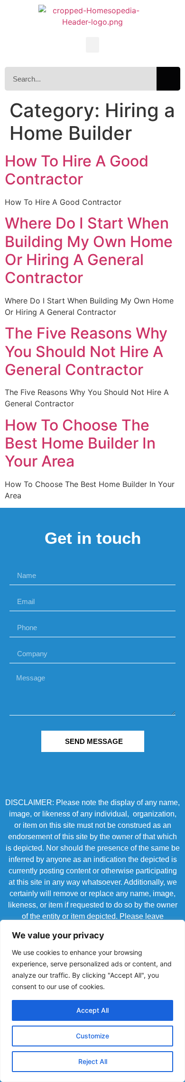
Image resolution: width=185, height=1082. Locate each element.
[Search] (168, 79)
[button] (92, 45)
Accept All (92, 1010)
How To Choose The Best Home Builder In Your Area (80, 443)
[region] (92, 1001)
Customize (92, 1036)
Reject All (92, 1061)
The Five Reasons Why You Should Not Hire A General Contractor (86, 351)
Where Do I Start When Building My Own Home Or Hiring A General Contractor (89, 250)
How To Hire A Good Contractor (76, 170)
